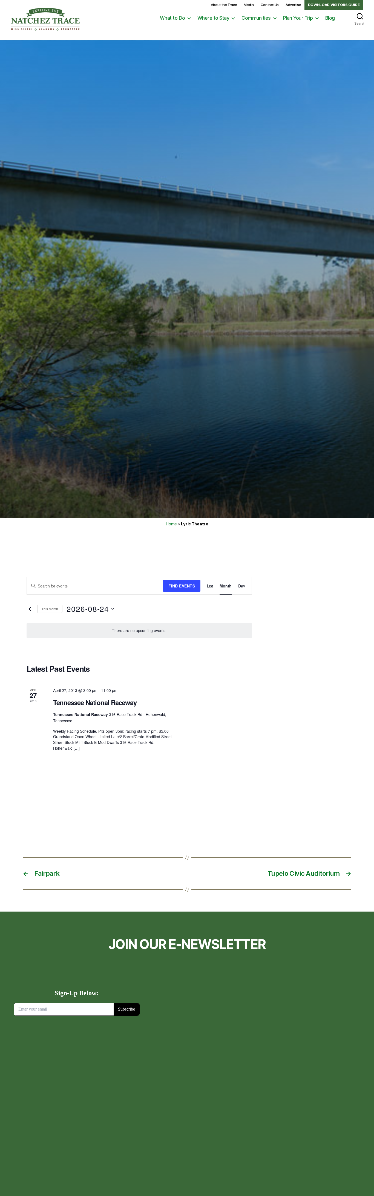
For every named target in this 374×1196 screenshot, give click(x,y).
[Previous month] (30, 609)
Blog (330, 18)
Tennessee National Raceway (95, 702)
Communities (256, 18)
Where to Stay (213, 18)
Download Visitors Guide (334, 4)
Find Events (181, 586)
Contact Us (270, 4)
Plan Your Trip (298, 18)
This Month (50, 608)
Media (249, 4)
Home (171, 523)
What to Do (172, 18)
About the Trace (224, 4)
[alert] (139, 630)
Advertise (293, 4)
